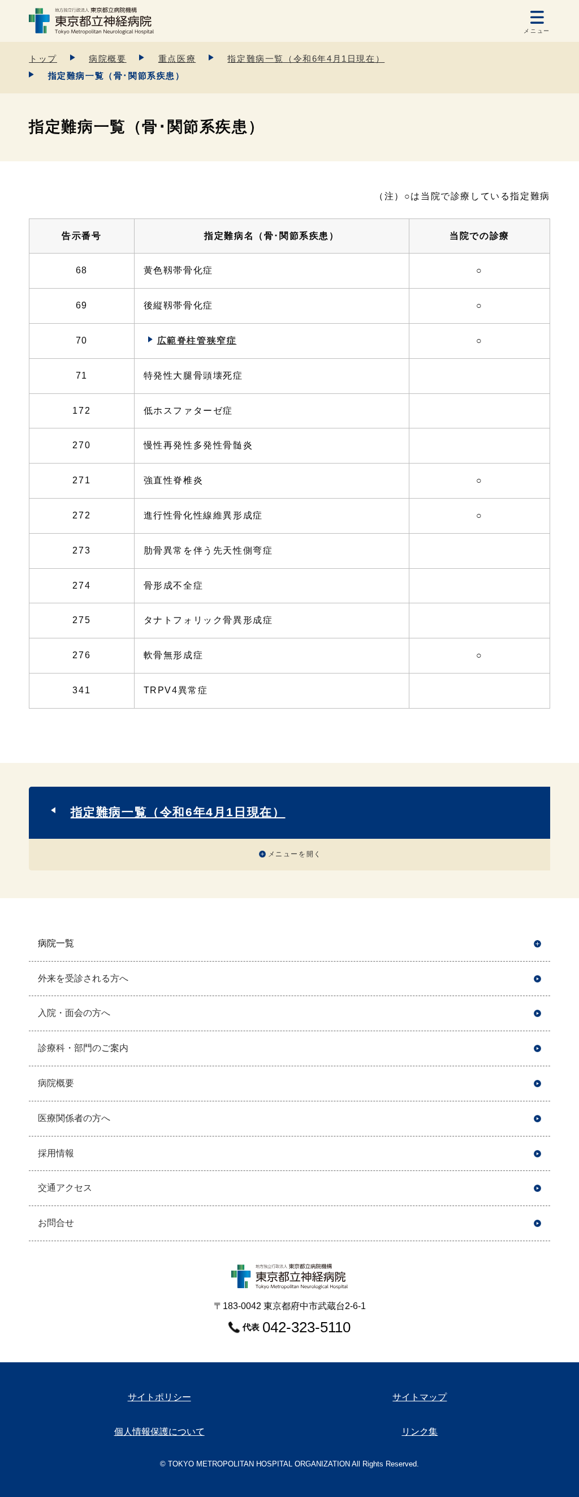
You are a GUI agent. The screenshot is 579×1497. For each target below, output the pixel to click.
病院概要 (107, 58)
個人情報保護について (159, 1431)
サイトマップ (419, 1397)
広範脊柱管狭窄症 (197, 340)
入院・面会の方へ (74, 1013)
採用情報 (56, 1153)
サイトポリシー (159, 1397)
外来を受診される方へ (83, 978)
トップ (43, 58)
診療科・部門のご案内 (83, 1048)
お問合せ (56, 1223)
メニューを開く (295, 854)
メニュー (537, 31)
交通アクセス (65, 1188)
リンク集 (419, 1431)
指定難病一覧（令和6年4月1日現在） (305, 58)
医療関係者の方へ (74, 1118)
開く (537, 943)
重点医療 (177, 58)
